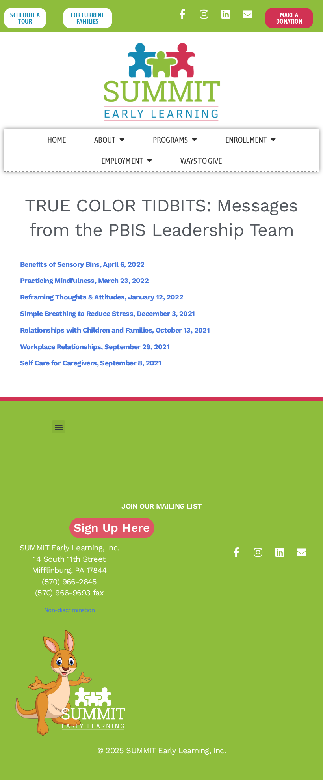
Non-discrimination (69, 610)
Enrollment (246, 139)
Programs (170, 139)
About (104, 139)
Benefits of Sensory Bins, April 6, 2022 (82, 264)
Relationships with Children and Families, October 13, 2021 (115, 330)
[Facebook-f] (182, 14)
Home (56, 139)
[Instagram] (204, 14)
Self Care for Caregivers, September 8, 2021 (90, 363)
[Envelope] (247, 14)
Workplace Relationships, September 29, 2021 (94, 346)
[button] (58, 426)
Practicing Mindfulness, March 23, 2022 (84, 280)
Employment (122, 160)
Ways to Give (201, 160)
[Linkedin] (226, 14)
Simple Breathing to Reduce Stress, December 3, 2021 (107, 313)
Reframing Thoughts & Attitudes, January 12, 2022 (101, 297)
